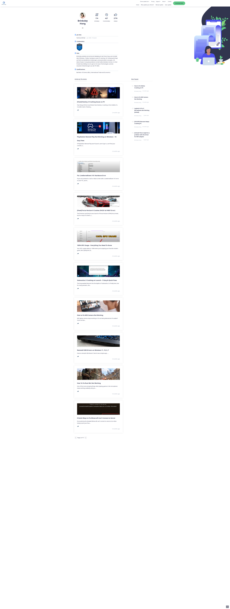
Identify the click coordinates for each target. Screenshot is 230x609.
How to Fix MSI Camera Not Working (90, 315)
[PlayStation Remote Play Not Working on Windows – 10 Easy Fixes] (98, 127)
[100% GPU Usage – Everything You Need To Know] (98, 236)
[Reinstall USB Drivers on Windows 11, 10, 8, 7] (98, 341)
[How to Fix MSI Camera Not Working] (98, 306)
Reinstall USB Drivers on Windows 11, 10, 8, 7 (93, 350)
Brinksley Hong (137, 91)
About (163, 1)
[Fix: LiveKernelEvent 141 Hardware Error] (98, 166)
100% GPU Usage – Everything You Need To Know (94, 245)
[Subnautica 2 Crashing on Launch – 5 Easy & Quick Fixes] (98, 271)
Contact (169, 1)
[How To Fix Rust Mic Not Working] (98, 374)
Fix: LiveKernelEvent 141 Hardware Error (91, 175)
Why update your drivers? (147, 5)
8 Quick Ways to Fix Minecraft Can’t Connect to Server (96, 418)
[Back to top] (227, 607)
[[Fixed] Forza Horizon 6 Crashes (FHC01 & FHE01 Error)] (98, 201)
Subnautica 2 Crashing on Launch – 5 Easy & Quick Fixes (97, 280)
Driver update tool (144, 1)
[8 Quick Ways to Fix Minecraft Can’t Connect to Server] (98, 409)
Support (158, 1)
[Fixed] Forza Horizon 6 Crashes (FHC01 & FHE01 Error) (96, 210)
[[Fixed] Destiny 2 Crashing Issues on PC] (98, 92)
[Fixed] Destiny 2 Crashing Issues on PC (91, 102)
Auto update (168, 5)
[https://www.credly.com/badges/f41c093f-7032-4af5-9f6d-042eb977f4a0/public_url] (79, 47)
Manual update (159, 5)
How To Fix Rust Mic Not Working (89, 383)
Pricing (152, 1)
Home (137, 5)
